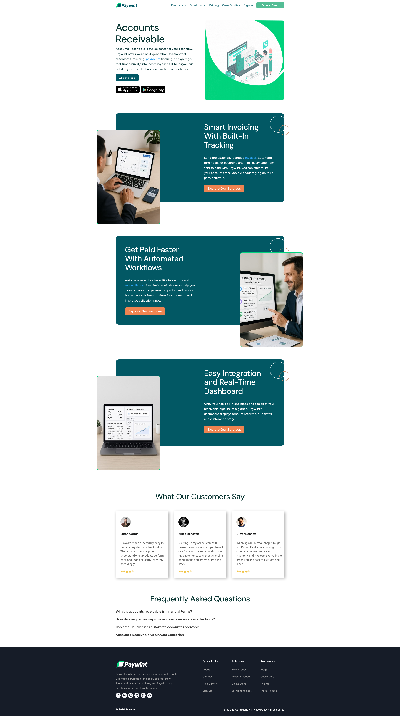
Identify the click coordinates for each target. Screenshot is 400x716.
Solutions (196, 5)
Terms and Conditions (235, 709)
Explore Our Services (224, 188)
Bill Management (241, 690)
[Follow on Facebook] (118, 695)
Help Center (209, 683)
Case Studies (231, 5)
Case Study (267, 676)
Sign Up (207, 690)
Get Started (127, 77)
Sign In (248, 5)
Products (177, 5)
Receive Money (241, 676)
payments (153, 59)
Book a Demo (270, 5)
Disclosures (277, 709)
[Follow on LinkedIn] (124, 695)
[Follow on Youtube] (149, 695)
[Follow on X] (136, 695)
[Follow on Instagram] (130, 695)
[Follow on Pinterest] (143, 695)
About (206, 669)
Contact (207, 676)
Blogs (263, 669)
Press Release (268, 690)
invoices (251, 158)
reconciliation (134, 285)
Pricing (214, 5)
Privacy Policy (259, 709)
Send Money (239, 669)
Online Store (239, 683)
